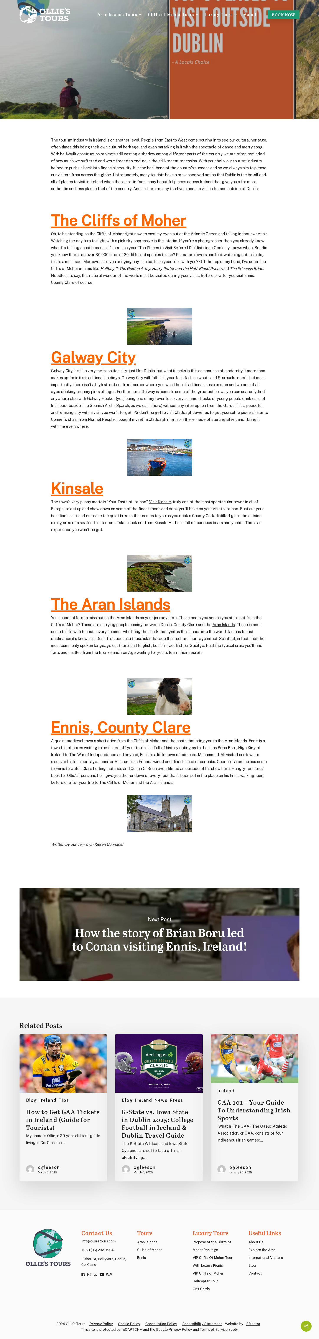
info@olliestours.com (98, 1241)
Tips (64, 1100)
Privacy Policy (101, 1324)
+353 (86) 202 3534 (97, 1250)
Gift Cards (201, 1289)
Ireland (159, 83)
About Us (255, 1242)
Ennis (141, 1258)
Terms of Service (214, 1329)
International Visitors (265, 1258)
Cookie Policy (129, 1324)
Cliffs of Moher (149, 1250)
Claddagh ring (161, 419)
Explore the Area (262, 1250)
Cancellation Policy (161, 1324)
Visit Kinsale (160, 502)
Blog (31, 1100)
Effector (253, 1324)
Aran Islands (223, 624)
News (161, 1100)
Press (176, 1100)
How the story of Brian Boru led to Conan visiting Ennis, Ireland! (159, 934)
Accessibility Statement (202, 1324)
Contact (255, 1273)
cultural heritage (124, 147)
